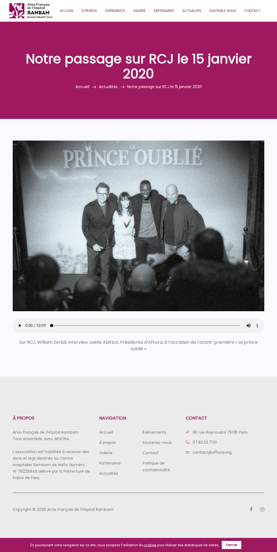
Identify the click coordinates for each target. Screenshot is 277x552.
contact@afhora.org (212, 452)
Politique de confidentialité (156, 466)
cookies (150, 545)
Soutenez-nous (222, 10)
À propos (89, 10)
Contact (252, 10)
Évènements (115, 10)
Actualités (191, 10)
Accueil (67, 10)
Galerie (139, 10)
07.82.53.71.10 (204, 442)
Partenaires (164, 10)
